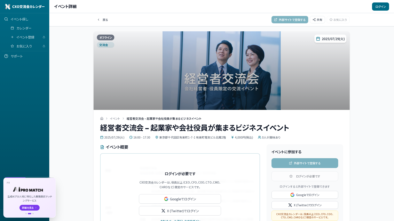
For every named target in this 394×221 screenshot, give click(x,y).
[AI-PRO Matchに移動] (29, 213)
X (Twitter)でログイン (183, 210)
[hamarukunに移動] (33, 213)
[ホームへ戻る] (101, 118)
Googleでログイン (183, 198)
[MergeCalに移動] (26, 213)
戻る (105, 20)
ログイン (380, 7)
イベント (115, 118)
